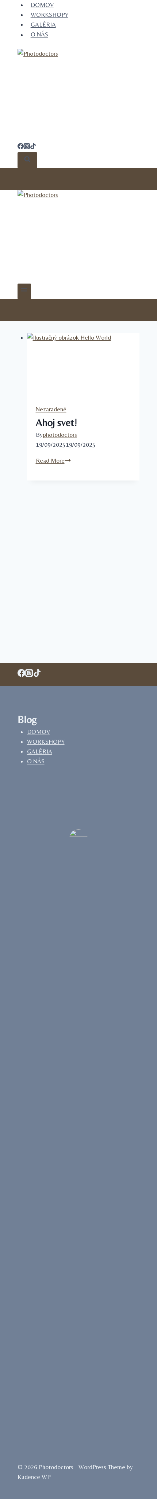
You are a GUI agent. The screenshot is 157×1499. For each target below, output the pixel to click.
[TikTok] (33, 147)
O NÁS (39, 34)
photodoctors (60, 434)
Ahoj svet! (56, 422)
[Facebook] (21, 147)
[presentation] (83, 364)
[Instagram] (27, 147)
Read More (53, 460)
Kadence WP (34, 1476)
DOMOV (38, 731)
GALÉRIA (43, 24)
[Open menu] (24, 291)
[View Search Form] (27, 160)
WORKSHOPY (49, 14)
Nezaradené (51, 409)
